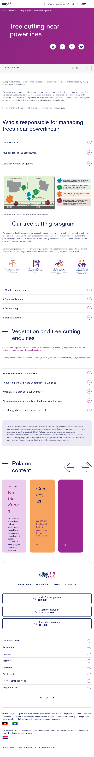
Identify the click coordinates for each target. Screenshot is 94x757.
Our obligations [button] (10, 142)
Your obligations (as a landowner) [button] (19, 152)
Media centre (24, 585)
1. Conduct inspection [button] (14, 290)
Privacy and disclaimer (25, 747)
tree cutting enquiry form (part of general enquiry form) (43, 348)
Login (83, 4)
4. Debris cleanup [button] (11, 317)
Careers (56, 585)
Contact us (70, 585)
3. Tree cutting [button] (10, 308)
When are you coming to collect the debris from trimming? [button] (32, 401)
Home (4, 11)
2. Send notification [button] (12, 299)
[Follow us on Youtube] (81, 47)
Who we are (42, 585)
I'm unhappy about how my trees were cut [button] (24, 410)
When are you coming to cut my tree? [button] (22, 391)
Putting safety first (25, 11)
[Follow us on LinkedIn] (53, 47)
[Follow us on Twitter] (62, 47)
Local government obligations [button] (17, 163)
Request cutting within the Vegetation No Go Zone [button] (29, 382)
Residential (13, 11)
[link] (14, 516)
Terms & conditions (8, 747)
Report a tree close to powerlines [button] (20, 373)
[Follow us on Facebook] (72, 47)
